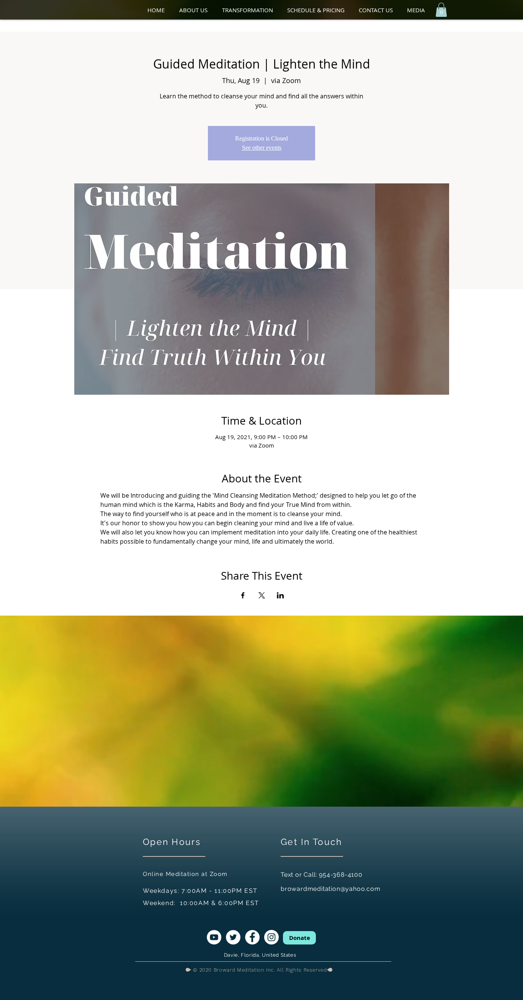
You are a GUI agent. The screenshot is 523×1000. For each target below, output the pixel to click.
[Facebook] (252, 937)
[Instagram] (271, 937)
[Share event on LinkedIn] (280, 595)
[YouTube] (214, 937)
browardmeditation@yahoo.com (331, 888)
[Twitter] (233, 937)
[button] (196, 10)
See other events (261, 147)
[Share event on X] (261, 595)
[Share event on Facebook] (243, 595)
